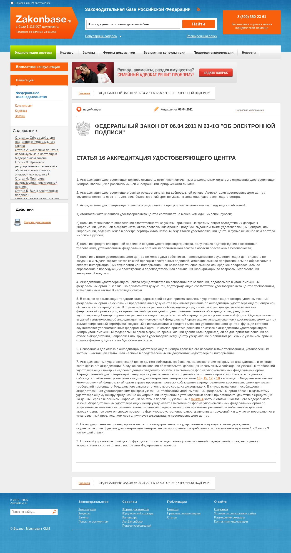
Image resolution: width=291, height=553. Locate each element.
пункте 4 (197, 399)
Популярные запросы (101, 36)
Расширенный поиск (202, 36)
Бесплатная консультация (164, 52)
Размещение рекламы (229, 517)
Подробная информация (250, 110)
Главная (84, 93)
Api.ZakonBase (132, 521)
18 (218, 378)
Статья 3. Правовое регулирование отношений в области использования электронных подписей (36, 168)
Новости (249, 52)
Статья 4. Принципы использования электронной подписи (36, 182)
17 (211, 378)
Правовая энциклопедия (213, 52)
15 (205, 378)
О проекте (221, 509)
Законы (89, 52)
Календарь (129, 517)
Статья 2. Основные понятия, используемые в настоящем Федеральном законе (37, 154)
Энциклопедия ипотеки (33, 52)
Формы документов (119, 52)
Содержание (25, 130)
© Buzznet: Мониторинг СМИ (30, 528)
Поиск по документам (93, 521)
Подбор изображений (136, 525)
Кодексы (67, 52)
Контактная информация (231, 521)
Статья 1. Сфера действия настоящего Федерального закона (35, 142)
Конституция (23, 105)
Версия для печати (37, 222)
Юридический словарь (137, 513)
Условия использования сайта (235, 513)
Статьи (172, 517)
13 (199, 378)
